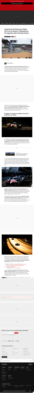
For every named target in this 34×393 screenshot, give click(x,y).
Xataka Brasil (3, 386)
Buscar (31, 361)
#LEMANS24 (17, 265)
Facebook (11, 36)
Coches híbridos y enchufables (26, 349)
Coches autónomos (5, 354)
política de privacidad (12, 334)
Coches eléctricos (15, 348)
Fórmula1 (3, 348)
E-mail (15, 36)
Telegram (13, 341)
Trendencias (3, 377)
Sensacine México (16, 385)
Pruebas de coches (26, 351)
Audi (29, 23)
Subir (30, 364)
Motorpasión (28, 368)
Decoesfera (3, 378)
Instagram (11, 341)
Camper (10, 23)
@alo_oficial (9, 265)
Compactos (3, 351)
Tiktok (18, 341)
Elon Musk (32, 23)
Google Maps (23, 23)
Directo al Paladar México (22, 385)
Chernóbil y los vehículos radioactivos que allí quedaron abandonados (22, 154)
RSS (14, 341)
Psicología (6, 23)
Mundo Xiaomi (4, 373)
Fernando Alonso (21, 277)
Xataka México (4, 385)
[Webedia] (4, 364)
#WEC (13, 265)
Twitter (12, 36)
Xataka (3, 368)
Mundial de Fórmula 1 (26, 354)
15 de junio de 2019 (17, 267)
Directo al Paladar (22, 368)
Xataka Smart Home (4, 372)
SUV (13, 351)
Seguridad (13, 23)
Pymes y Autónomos (10, 378)
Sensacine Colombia (16, 386)
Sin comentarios (8, 36)
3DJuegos (9, 368)
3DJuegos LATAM (10, 385)
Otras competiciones (14, 277)
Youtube (9, 341)
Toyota (27, 277)
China (20, 23)
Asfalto (17, 23)
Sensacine (15, 368)
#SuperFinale (21, 265)
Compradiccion (4, 379)
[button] (10, 63)
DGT (3, 23)
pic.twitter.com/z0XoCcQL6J (10, 266)
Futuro (14, 354)
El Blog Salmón (10, 377)
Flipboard (14, 36)
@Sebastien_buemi (23, 264)
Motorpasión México (29, 385)
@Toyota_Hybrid (16, 264)
